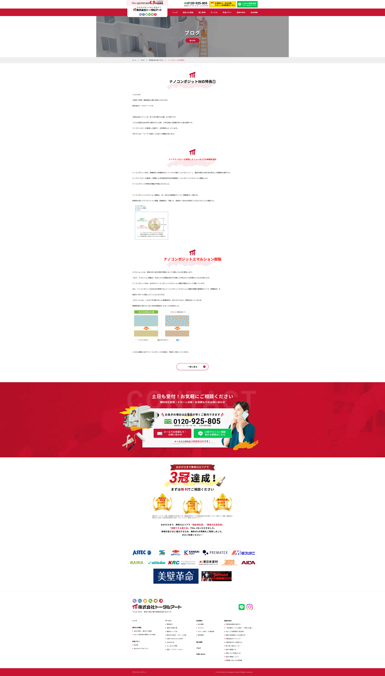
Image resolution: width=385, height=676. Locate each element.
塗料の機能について (232, 657)
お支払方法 (170, 642)
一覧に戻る (193, 366)
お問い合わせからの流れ (175, 639)
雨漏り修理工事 (172, 628)
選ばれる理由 (188, 12)
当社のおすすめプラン (141, 648)
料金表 (136, 645)
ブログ (143, 60)
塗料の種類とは (231, 649)
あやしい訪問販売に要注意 (235, 631)
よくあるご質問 (172, 646)
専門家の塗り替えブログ (156, 60)
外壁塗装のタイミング (233, 639)
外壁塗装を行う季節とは (234, 642)
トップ (175, 12)
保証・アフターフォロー (175, 649)
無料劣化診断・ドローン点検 (176, 635)
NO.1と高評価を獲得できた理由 (144, 634)
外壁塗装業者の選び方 (233, 624)
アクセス (201, 628)
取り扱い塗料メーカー (233, 646)
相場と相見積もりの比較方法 (235, 635)
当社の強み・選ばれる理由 (143, 631)
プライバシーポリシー (139, 672)
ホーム (134, 60)
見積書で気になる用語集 (234, 660)
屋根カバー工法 (172, 631)
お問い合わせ (200, 654)
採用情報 (201, 635)
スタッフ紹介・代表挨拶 (206, 631)
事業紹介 (170, 624)
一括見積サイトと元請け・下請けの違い (239, 628)
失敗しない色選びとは (233, 653)
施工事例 (202, 12)
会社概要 (201, 624)
